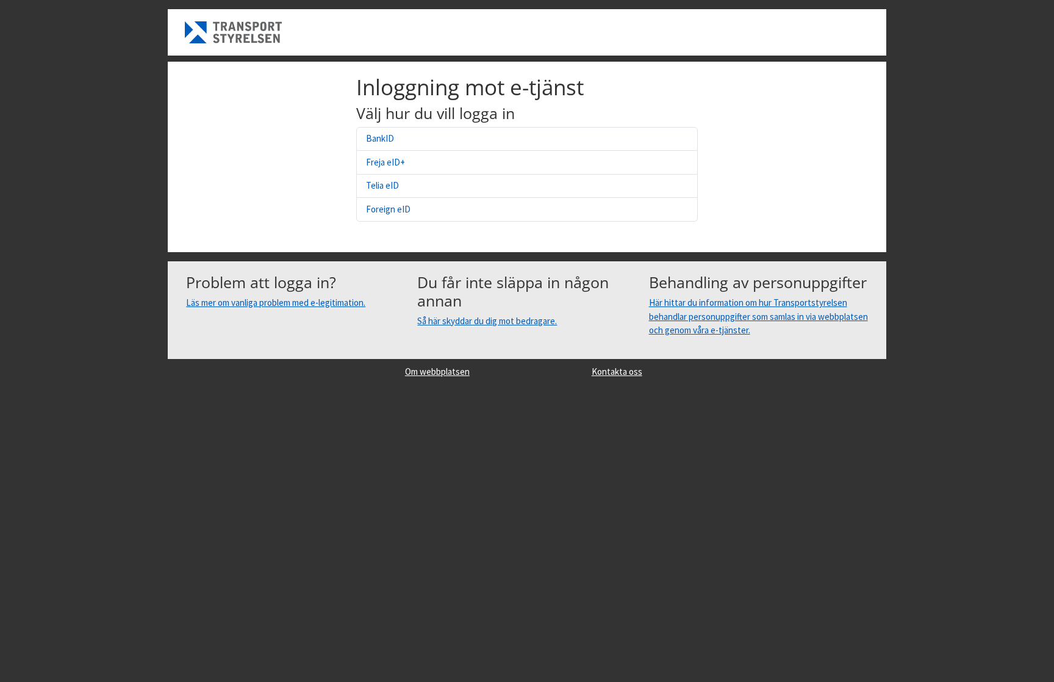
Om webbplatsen (437, 371)
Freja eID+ (385, 162)
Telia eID (382, 185)
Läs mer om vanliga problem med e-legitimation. (275, 302)
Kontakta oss (617, 371)
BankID (380, 138)
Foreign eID (388, 209)
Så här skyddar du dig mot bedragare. (487, 321)
